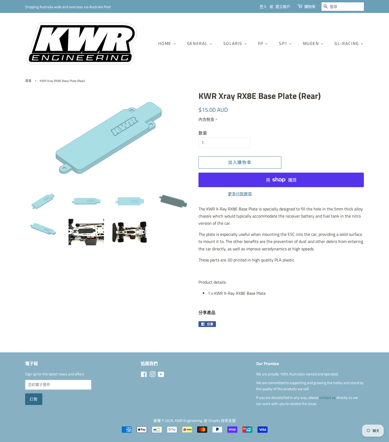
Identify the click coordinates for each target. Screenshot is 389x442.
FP (261, 43)
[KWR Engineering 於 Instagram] (152, 375)
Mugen (312, 43)
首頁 (28, 80)
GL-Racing (347, 43)
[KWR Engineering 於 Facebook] (144, 375)
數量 (202, 133)
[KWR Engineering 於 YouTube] (161, 375)
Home (165, 43)
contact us (327, 397)
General (198, 43)
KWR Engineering (188, 420)
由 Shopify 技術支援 (220, 420)
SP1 (284, 43)
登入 (263, 6)
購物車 (309, 6)
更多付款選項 (240, 194)
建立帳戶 (282, 6)
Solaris (233, 43)
